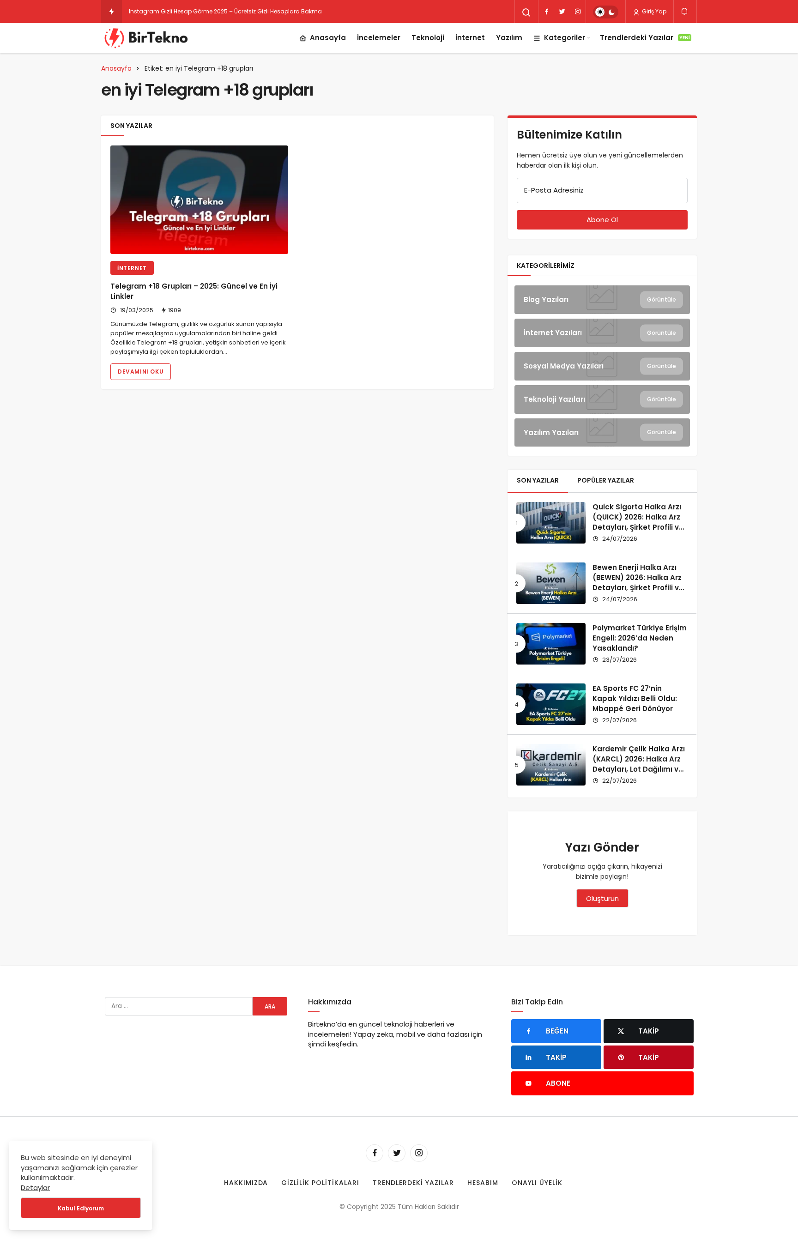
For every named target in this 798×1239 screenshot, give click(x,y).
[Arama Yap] (526, 12)
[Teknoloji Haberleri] (147, 37)
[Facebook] (546, 11)
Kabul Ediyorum (81, 1208)
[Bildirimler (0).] (685, 11)
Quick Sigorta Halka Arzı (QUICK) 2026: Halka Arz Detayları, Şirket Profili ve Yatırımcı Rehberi (637, 522)
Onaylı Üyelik (537, 1182)
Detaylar (35, 1187)
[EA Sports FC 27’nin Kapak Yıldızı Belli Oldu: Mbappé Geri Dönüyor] (551, 704)
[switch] (605, 12)
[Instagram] (578, 11)
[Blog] (602, 299)
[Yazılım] (602, 432)
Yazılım (509, 37)
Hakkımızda (246, 1182)
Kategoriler (564, 37)
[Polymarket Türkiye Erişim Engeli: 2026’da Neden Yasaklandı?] (551, 644)
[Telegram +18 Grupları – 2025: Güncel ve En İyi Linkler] (199, 199)
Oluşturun (602, 898)
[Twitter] (562, 11)
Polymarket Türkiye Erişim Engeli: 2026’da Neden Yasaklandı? (639, 638)
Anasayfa (328, 37)
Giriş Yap (653, 11)
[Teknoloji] (602, 399)
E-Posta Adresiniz (554, 190)
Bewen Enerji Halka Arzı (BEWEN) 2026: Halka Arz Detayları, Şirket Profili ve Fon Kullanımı (637, 582)
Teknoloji (427, 37)
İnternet (470, 37)
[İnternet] (602, 333)
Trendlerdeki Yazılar (645, 37)
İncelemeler (378, 37)
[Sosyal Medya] (602, 366)
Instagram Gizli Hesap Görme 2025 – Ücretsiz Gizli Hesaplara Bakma (225, 11)
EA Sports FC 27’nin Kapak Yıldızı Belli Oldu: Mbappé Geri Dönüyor (634, 698)
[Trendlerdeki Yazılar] (111, 11)
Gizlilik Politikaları (320, 1182)
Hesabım (482, 1182)
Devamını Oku (140, 371)
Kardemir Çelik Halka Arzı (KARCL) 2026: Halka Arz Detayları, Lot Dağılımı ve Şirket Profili (638, 764)
